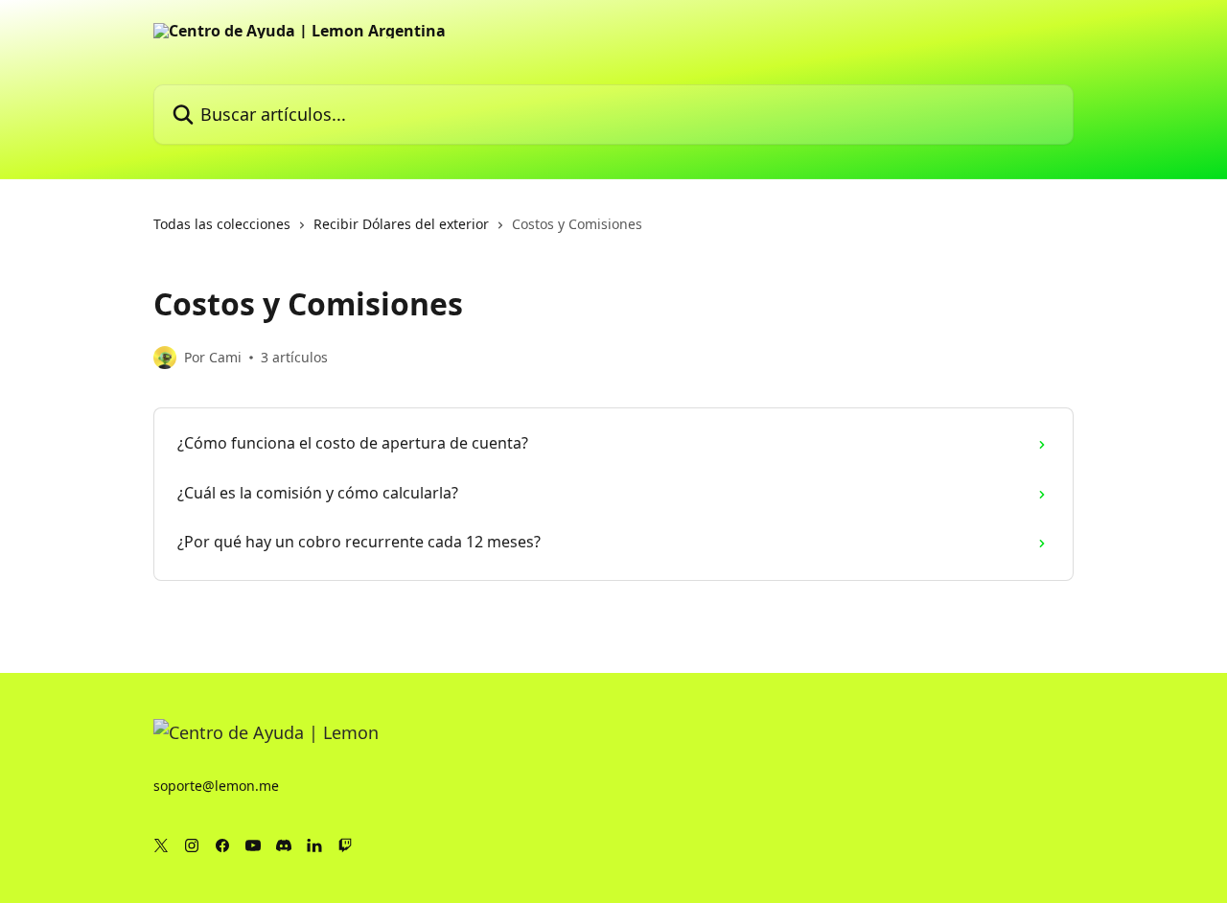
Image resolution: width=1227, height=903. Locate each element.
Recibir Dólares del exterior (401, 224)
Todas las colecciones (221, 224)
